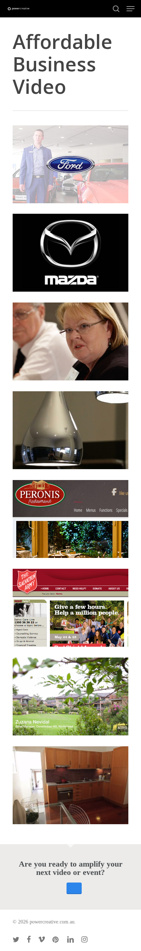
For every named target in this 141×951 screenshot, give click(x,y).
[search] (116, 8)
